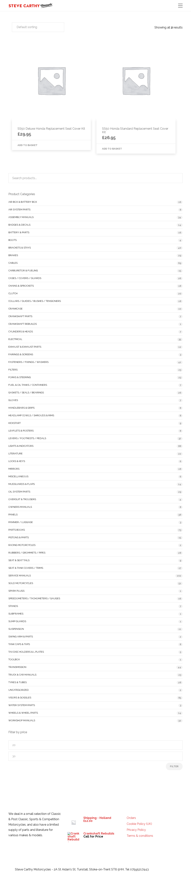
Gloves (13, 400)
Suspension (16, 629)
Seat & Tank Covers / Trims (25, 568)
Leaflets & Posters (21, 430)
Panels (13, 514)
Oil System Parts (19, 491)
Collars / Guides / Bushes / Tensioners (34, 301)
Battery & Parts (18, 232)
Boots (12, 240)
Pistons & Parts (18, 537)
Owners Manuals (20, 507)
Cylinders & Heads (20, 331)
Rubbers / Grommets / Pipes (26, 552)
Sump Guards (17, 621)
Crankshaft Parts (20, 316)
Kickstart (14, 423)
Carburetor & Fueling (23, 270)
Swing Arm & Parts (20, 636)
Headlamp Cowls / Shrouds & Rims (31, 415)
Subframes (15, 613)
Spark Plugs (16, 590)
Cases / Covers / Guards (24, 278)
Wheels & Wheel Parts (23, 712)
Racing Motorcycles (21, 545)
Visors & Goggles (19, 697)
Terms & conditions (140, 835)
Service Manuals (19, 575)
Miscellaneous (18, 476)
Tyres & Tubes (17, 682)
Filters (13, 369)
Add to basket (27, 145)
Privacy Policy (136, 829)
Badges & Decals (19, 224)
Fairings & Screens (20, 354)
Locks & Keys (16, 461)
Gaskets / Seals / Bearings (26, 392)
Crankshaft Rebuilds (22, 324)
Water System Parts (21, 705)
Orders (131, 817)
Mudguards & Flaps (21, 484)
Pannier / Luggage (20, 522)
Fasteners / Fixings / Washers (28, 362)
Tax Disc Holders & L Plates (26, 651)
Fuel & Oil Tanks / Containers (27, 385)
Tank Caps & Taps (19, 644)
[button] (38, 27)
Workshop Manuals (21, 720)
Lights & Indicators (20, 446)
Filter (174, 766)
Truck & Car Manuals (22, 674)
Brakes (13, 255)
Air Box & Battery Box (22, 201)
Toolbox (14, 659)
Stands (13, 606)
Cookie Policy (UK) (139, 823)
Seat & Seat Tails (18, 560)
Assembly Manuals (21, 217)
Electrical (15, 339)
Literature (15, 453)
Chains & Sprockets (21, 285)
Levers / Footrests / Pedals (27, 438)
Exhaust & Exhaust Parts (24, 346)
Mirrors (13, 468)
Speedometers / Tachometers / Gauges (34, 598)
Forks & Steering (19, 377)
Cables (13, 262)
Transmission (17, 667)
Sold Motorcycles (20, 583)
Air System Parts (19, 209)
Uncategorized (18, 690)
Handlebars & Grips (21, 407)
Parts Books (16, 529)
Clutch (13, 293)
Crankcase (15, 308)
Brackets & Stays (19, 247)
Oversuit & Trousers (22, 499)
